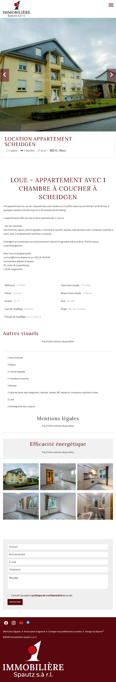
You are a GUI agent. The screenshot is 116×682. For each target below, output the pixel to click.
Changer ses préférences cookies (65, 631)
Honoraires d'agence (34, 631)
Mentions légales (12, 631)
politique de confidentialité (47, 595)
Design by (94, 631)
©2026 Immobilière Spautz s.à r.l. (20, 637)
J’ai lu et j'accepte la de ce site (41, 595)
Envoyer (15, 602)
